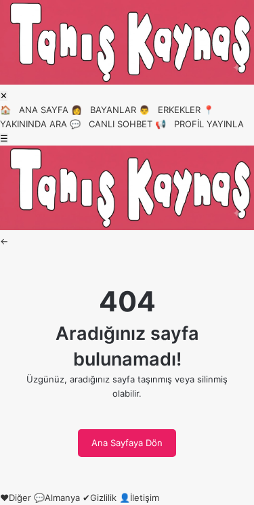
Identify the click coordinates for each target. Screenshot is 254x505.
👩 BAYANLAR (103, 109)
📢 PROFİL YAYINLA (199, 123)
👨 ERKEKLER (169, 109)
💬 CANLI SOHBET (111, 123)
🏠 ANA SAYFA (34, 109)
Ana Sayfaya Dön (127, 442)
